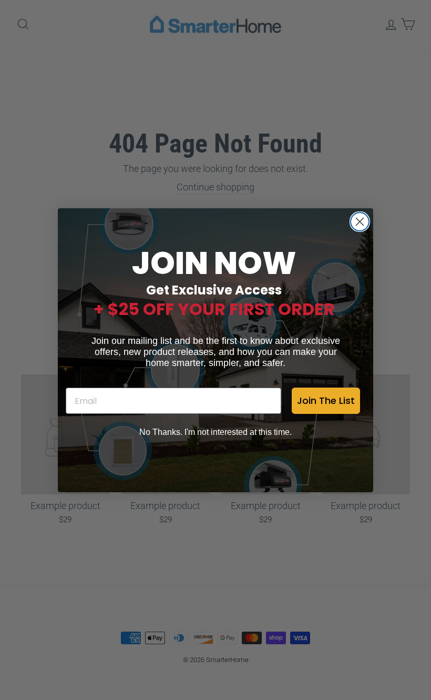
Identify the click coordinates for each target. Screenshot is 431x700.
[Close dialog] (360, 221)
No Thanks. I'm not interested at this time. (215, 432)
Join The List (326, 400)
